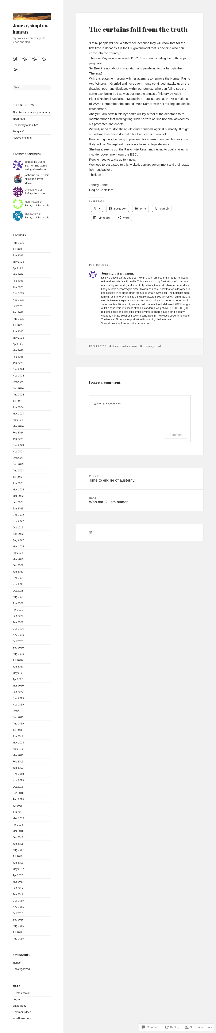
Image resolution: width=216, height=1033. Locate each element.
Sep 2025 (18, 312)
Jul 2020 (18, 660)
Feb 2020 (18, 691)
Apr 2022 (18, 552)
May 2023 (18, 489)
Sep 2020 (18, 647)
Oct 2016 (18, 913)
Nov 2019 (18, 704)
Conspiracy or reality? (25, 125)
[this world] (26, 62)
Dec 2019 (18, 698)
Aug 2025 (18, 318)
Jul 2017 (18, 856)
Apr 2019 (18, 748)
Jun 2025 (18, 331)
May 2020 (18, 673)
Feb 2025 (18, 356)
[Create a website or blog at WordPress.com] (90, 532)
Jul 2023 (18, 476)
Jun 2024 (18, 407)
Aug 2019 (18, 723)
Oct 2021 (18, 590)
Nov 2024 (18, 375)
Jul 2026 (18, 249)
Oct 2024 (18, 381)
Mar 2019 (18, 755)
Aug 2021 (18, 597)
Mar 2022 (18, 559)
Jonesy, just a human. (124, 346)
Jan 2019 (18, 767)
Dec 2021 (18, 578)
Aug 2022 (18, 540)
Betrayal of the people (37, 205)
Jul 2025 (18, 325)
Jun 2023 (18, 483)
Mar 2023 (18, 495)
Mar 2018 (18, 831)
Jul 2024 (18, 400)
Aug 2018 (18, 799)
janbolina (30, 175)
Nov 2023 (18, 451)
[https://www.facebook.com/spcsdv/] (45, 62)
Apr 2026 (18, 268)
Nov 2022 (18, 521)
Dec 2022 (18, 514)
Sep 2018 (18, 793)
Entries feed (19, 1005)
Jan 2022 (18, 571)
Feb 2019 (18, 761)
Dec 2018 (18, 774)
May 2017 (18, 869)
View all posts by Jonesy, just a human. (123, 323)
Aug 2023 (18, 470)
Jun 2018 (18, 812)
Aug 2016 (18, 926)
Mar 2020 (18, 685)
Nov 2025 (18, 299)
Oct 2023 (18, 457)
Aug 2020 (18, 654)
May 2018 (18, 818)
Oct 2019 (18, 710)
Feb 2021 (18, 616)
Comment (176, 434)
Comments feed (22, 1012)
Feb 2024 (18, 432)
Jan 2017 (18, 894)
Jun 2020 (18, 666)
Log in (16, 999)
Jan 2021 (18, 622)
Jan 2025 (18, 362)
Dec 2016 (18, 900)
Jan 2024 (18, 438)
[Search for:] (32, 87)
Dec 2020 (18, 628)
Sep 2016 (18, 919)
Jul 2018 (18, 805)
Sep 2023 (18, 464)
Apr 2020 (18, 679)
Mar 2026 (18, 274)
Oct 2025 (18, 306)
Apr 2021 (18, 609)
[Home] (17, 62)
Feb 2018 (18, 837)
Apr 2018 (18, 824)
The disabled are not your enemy (31, 112)
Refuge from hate (35, 193)
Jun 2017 (18, 862)
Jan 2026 (18, 287)
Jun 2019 (18, 736)
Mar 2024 (18, 426)
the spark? (18, 131)
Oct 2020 (18, 641)
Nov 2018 (18, 780)
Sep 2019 (18, 717)
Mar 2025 (18, 350)
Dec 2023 (18, 445)
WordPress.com (22, 1018)
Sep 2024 (18, 388)
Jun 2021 (18, 603)
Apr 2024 (18, 419)
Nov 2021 (18, 584)
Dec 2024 (18, 369)
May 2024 (18, 413)
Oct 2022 (18, 527)
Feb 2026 (18, 280)
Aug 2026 (18, 242)
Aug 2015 (18, 938)
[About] (36, 62)
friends (16, 962)
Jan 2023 (18, 508)
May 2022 (18, 546)
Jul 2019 (18, 729)
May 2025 (18, 337)
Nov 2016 (18, 907)
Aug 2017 (18, 850)
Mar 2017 (18, 881)
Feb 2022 (18, 565)
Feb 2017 (18, 888)
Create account (21, 993)
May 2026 (18, 261)
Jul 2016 (18, 932)
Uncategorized (21, 969)
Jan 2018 (18, 843)
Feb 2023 (18, 502)
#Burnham (19, 118)
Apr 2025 (18, 344)
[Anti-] (17, 72)
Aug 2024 (18, 394)
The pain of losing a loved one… (37, 179)
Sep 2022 (18, 533)
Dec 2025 (18, 293)
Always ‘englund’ (22, 137)
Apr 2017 (18, 875)
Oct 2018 (18, 786)
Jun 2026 (18, 255)
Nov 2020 (18, 635)
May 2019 (18, 742)
